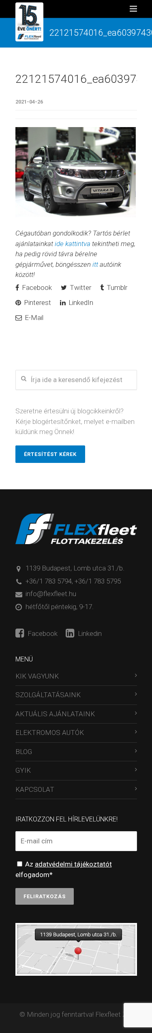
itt (95, 264)
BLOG (23, 752)
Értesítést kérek (50, 454)
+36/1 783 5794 (49, 581)
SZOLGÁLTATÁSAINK (48, 695)
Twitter (79, 287)
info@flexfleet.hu (51, 594)
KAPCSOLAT (34, 789)
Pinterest (36, 302)
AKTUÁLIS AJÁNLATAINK (55, 714)
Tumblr (116, 287)
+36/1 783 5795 (98, 581)
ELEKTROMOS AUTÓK (49, 732)
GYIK (23, 770)
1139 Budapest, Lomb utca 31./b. (75, 568)
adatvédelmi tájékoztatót (73, 864)
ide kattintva (72, 244)
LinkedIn (80, 302)
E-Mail (33, 317)
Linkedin (89, 633)
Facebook (36, 287)
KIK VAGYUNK (37, 676)
